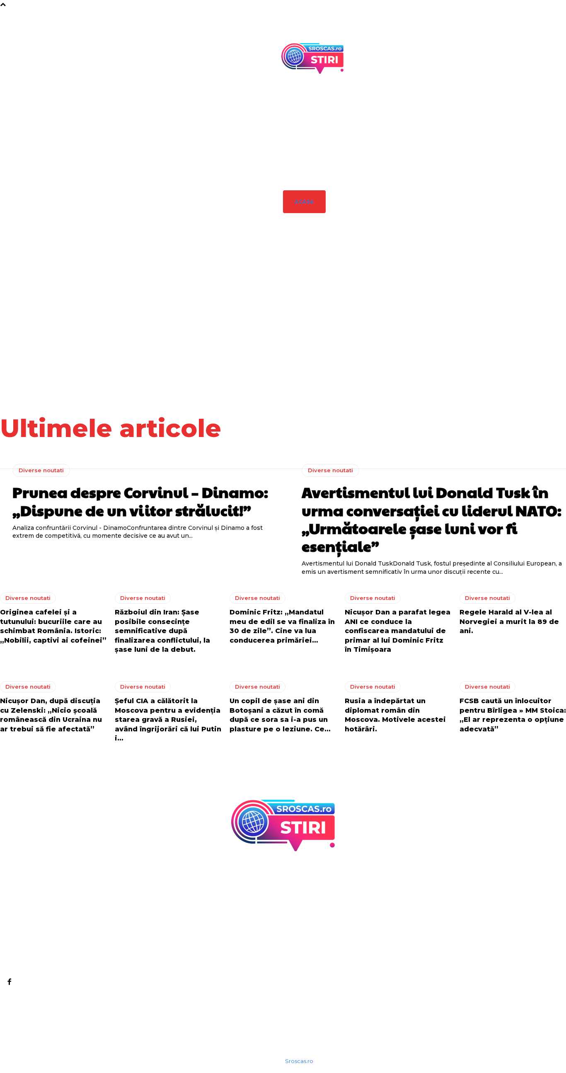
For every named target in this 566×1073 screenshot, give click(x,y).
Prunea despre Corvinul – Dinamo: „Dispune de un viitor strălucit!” (315, 333)
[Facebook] (9, 981)
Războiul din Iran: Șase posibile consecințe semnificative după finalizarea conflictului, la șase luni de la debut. (537, 346)
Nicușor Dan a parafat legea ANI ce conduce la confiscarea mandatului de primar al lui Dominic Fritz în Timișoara (397, 630)
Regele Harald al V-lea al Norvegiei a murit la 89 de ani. (509, 621)
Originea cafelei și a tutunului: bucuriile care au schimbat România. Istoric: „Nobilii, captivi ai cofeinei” (465, 342)
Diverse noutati (315, 304)
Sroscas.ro (299, 1061)
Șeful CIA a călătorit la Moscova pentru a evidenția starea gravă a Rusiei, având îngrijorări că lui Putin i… (168, 719)
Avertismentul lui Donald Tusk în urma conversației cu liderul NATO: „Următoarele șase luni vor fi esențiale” (392, 342)
